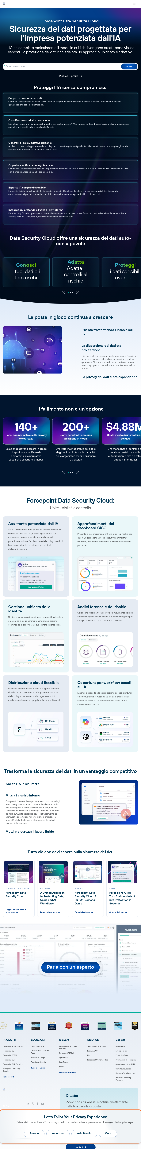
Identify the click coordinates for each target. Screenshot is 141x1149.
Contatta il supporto (124, 1069)
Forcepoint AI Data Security (14, 1046)
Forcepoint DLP (9, 1051)
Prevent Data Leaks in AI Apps (40, 1052)
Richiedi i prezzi (68, 76)
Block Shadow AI (37, 1046)
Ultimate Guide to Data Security (68, 1047)
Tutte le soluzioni (38, 1068)
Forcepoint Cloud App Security (11, 1070)
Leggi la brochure (48, 912)
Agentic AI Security (38, 1062)
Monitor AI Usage (38, 1058)
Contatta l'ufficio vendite (125, 1073)
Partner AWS (92, 1051)
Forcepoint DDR (9, 1060)
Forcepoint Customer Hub (97, 1060)
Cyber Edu (63, 1058)
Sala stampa (120, 1046)
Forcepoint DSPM (10, 1055)
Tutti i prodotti (8, 1077)
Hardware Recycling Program (123, 1079)
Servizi (61, 1067)
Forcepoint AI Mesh (66, 1053)
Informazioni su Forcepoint (126, 1060)
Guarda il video (116, 912)
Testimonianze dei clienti (96, 1046)
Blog (89, 1055)
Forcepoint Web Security (12, 1064)
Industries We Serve (67, 1072)
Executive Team (122, 1055)
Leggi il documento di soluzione (16, 911)
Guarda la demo (82, 912)
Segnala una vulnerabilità (125, 1064)
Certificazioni (64, 1062)
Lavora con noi (121, 1051)
